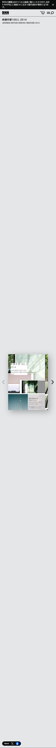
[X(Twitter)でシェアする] (12, 743)
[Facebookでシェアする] (17, 743)
